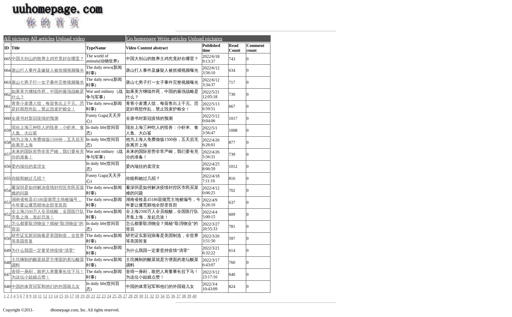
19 (82, 296)
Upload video (70, 38)
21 (93, 296)
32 (152, 296)
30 (141, 296)
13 (50, 296)
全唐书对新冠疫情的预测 (34, 118)
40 (194, 296)
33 (157, 296)
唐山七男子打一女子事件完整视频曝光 (47, 82)
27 (125, 296)
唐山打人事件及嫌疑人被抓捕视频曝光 (47, 70)
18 (77, 296)
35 (168, 296)
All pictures (16, 38)
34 (162, 296)
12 (45, 296)
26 (120, 296)
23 (104, 296)
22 (98, 296)
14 (56, 296)
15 (61, 296)
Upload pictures (205, 38)
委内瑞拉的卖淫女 (28, 166)
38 (184, 296)
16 (66, 296)
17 (72, 296)
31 (146, 296)
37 (178, 296)
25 (114, 296)
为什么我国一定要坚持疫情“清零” (43, 250)
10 (35, 296)
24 (109, 296)
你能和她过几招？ (28, 178)
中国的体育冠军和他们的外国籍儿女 (45, 286)
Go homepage (141, 38)
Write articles (172, 38)
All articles (42, 38)
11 (40, 296)
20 (88, 296)
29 (136, 296)
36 (173, 296)
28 (130, 296)
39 (189, 296)
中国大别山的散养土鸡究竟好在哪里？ (47, 58)
